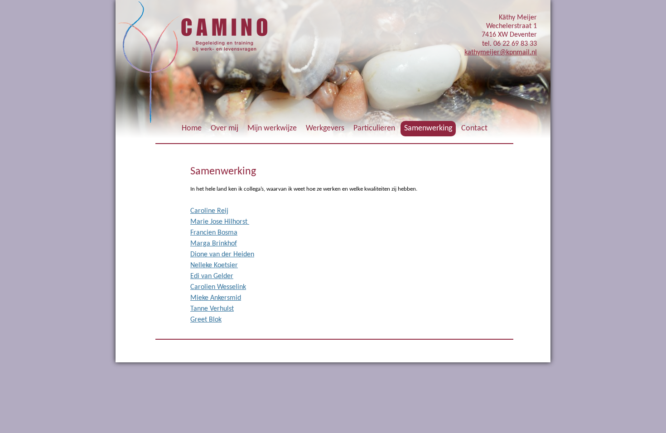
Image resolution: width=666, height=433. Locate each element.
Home (192, 128)
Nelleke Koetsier (214, 265)
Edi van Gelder (211, 276)
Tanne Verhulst (212, 309)
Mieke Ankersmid (215, 298)
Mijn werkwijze (272, 128)
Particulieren (374, 128)
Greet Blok (206, 319)
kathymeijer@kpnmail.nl (500, 52)
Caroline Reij (209, 211)
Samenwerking (428, 128)
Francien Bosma (213, 232)
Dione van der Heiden (222, 254)
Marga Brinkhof (213, 243)
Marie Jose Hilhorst (219, 222)
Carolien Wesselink (218, 287)
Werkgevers (325, 128)
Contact (474, 128)
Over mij (224, 128)
